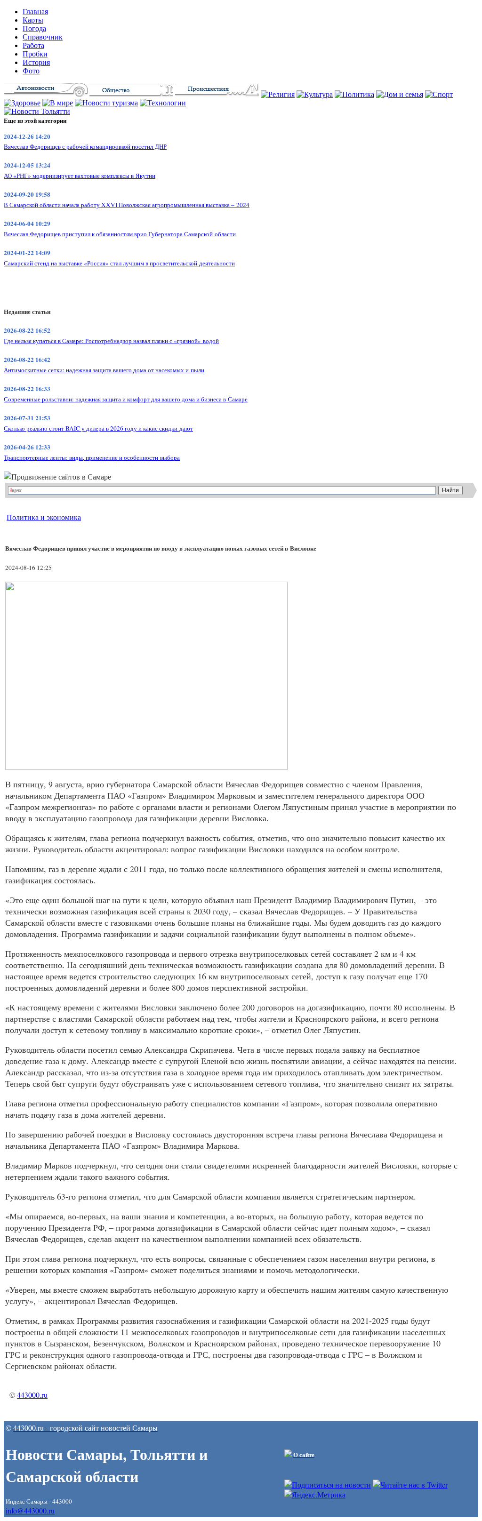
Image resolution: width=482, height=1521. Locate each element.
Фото (31, 71)
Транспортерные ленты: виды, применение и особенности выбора (92, 457)
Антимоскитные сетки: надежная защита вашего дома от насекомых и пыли (104, 370)
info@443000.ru (30, 1510)
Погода (34, 28)
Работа (33, 45)
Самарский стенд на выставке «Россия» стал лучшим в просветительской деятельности (119, 263)
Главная (35, 12)
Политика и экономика (44, 517)
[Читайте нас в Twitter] (410, 1484)
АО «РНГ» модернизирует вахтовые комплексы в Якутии (79, 175)
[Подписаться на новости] (327, 1484)
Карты (33, 20)
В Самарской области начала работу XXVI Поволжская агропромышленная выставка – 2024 (126, 204)
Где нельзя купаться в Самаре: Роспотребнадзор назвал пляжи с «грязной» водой (111, 340)
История (36, 62)
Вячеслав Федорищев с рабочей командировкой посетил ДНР (85, 146)
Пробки (35, 54)
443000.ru (32, 1395)
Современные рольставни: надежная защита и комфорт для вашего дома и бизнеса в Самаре (126, 399)
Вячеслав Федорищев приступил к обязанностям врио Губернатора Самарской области (120, 234)
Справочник (43, 37)
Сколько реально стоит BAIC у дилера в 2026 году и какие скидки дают (98, 428)
